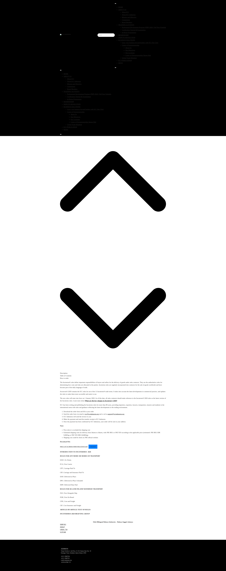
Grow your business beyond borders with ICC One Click (140, 43)
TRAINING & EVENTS (126, 25)
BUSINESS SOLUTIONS (126, 40)
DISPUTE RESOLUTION (126, 37)
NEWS (120, 63)
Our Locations (130, 53)
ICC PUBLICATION (125, 60)
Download (93, 446)
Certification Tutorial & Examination (134, 30)
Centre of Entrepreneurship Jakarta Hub (138, 55)
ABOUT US (122, 10)
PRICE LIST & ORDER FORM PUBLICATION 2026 (74, 446)
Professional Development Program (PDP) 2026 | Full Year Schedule (144, 27)
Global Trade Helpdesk (129, 58)
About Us (128, 48)
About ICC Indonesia (129, 15)
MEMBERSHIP (123, 35)
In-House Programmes (129, 32)
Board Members (127, 22)
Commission (126, 20)
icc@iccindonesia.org (92, 414)
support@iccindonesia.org (116, 414)
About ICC (125, 12)
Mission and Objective (129, 17)
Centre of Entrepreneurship (130, 45)
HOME (120, 7)
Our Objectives (130, 50)
